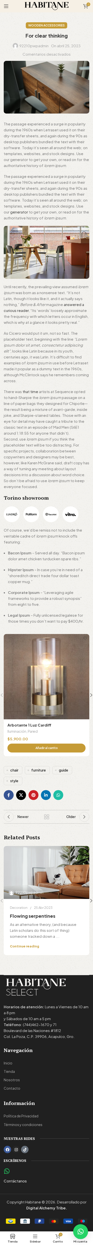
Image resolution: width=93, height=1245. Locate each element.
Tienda (9, 1071)
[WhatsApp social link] (58, 795)
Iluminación (16, 731)
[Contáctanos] (7, 1171)
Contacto (12, 1088)
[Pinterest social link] (33, 795)
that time (30, 391)
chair (14, 770)
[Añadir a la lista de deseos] (85, 638)
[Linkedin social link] (46, 795)
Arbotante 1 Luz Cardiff (29, 725)
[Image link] (12, 513)
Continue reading (24, 946)
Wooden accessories (46, 25)
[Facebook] (7, 1149)
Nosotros (12, 1080)
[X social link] (21, 795)
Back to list (46, 817)
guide (63, 770)
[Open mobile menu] (6, 6)
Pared (33, 731)
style (14, 781)
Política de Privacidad (21, 1116)
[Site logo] (46, 5)
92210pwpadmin (34, 45)
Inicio (8, 1063)
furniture (38, 770)
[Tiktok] (25, 1149)
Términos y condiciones (23, 1124)
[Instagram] (16, 1149)
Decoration (19, 908)
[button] (46, 748)
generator (19, 212)
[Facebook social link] (9, 795)
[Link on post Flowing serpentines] (46, 872)
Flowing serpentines (32, 916)
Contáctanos (15, 1180)
